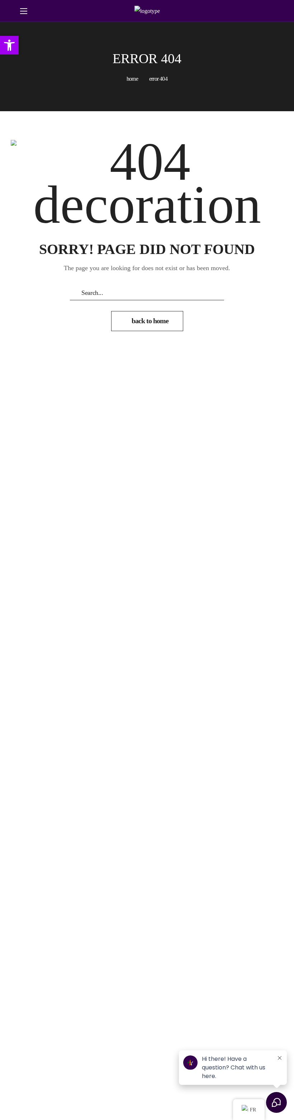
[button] (267, 11)
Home (132, 79)
